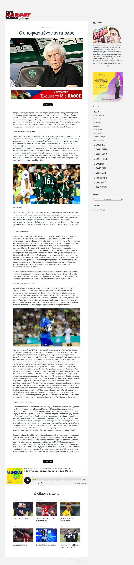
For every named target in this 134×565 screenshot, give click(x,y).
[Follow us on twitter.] (97, 210)
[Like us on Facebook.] (100, 210)
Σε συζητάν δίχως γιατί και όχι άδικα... (45, 519)
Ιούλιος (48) (97, 119)
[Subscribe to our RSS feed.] (94, 210)
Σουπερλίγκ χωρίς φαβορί (46, 545)
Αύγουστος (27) (98, 115)
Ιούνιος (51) (97, 122)
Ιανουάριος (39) (98, 140)
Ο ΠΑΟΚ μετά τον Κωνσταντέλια (67, 519)
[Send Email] (103, 210)
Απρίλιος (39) (98, 130)
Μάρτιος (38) (97, 133)
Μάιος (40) (97, 126)
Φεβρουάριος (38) (99, 137)
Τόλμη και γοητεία (20, 545)
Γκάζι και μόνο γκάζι (21, 518)
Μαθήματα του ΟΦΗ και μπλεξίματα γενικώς (69, 546)
